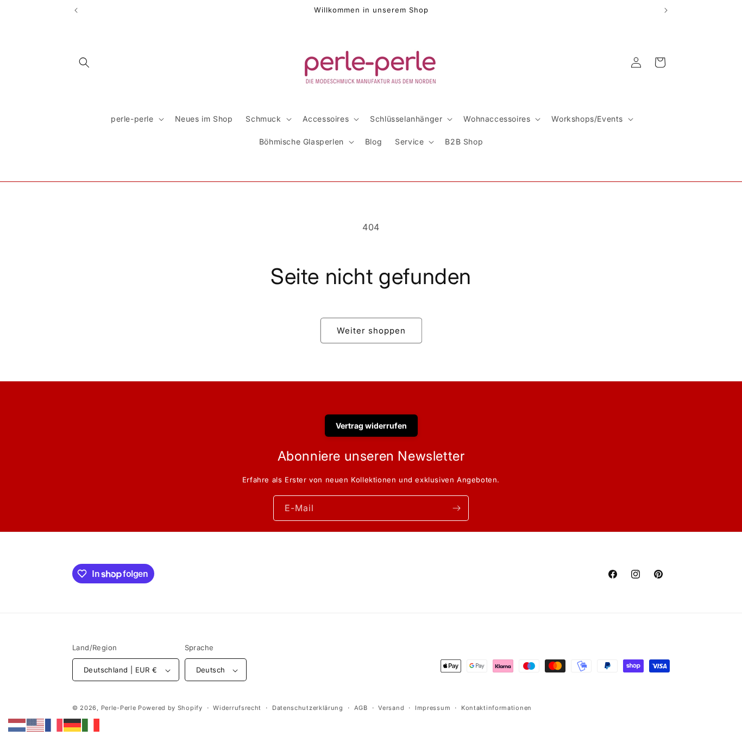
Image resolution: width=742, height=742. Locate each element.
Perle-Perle (118, 708)
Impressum (432, 708)
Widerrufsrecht (237, 708)
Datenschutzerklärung (307, 708)
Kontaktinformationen (496, 708)
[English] (36, 724)
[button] (84, 62)
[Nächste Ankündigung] (666, 10)
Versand (391, 708)
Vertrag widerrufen (371, 425)
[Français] (54, 724)
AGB (361, 708)
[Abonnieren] (456, 508)
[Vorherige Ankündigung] (76, 10)
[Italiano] (91, 724)
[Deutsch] (73, 724)
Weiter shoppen (371, 330)
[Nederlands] (17, 724)
